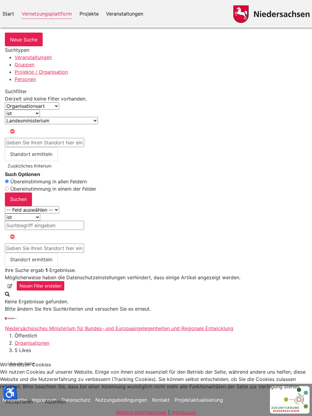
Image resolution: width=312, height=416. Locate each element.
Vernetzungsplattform (47, 14)
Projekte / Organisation (41, 72)
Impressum (183, 412)
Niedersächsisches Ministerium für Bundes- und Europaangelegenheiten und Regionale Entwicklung (119, 328)
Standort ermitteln (31, 154)
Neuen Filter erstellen (41, 285)
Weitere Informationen (141, 412)
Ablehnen (55, 402)
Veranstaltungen (124, 14)
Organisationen (32, 343)
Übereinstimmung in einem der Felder (53, 189)
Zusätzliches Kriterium (29, 165)
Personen (25, 79)
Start (8, 14)
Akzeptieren (19, 402)
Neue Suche (23, 40)
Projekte (89, 14)
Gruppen (24, 65)
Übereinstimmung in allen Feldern (48, 181)
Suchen (18, 199)
